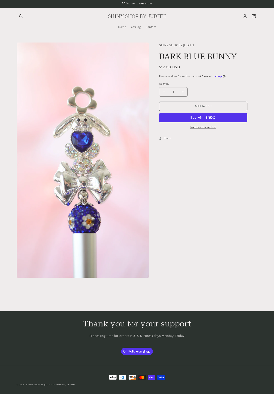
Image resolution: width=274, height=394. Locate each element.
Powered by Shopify (64, 385)
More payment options (203, 127)
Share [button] (167, 138)
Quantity (164, 83)
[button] (21, 16)
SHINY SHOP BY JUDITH (39, 385)
